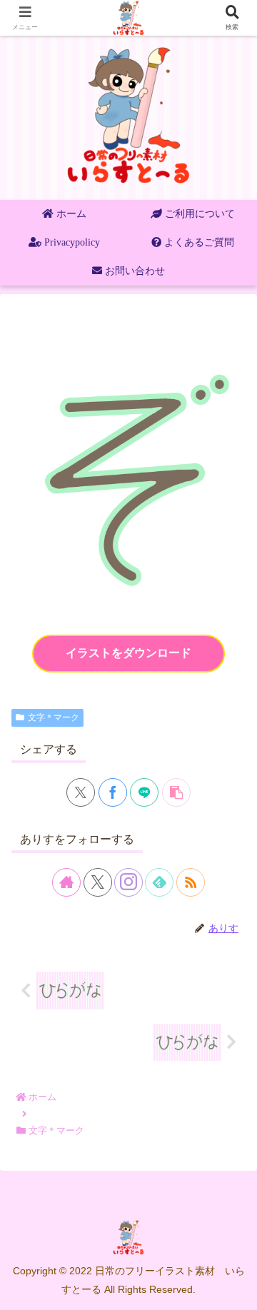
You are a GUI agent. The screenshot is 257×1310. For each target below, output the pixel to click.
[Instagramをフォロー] (128, 882)
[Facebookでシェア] (113, 792)
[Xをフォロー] (98, 882)
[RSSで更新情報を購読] (190, 882)
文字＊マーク (53, 717)
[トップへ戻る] (235, 1288)
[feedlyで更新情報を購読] (159, 882)
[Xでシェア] (80, 792)
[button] (176, 792)
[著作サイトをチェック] (66, 882)
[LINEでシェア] (144, 792)
